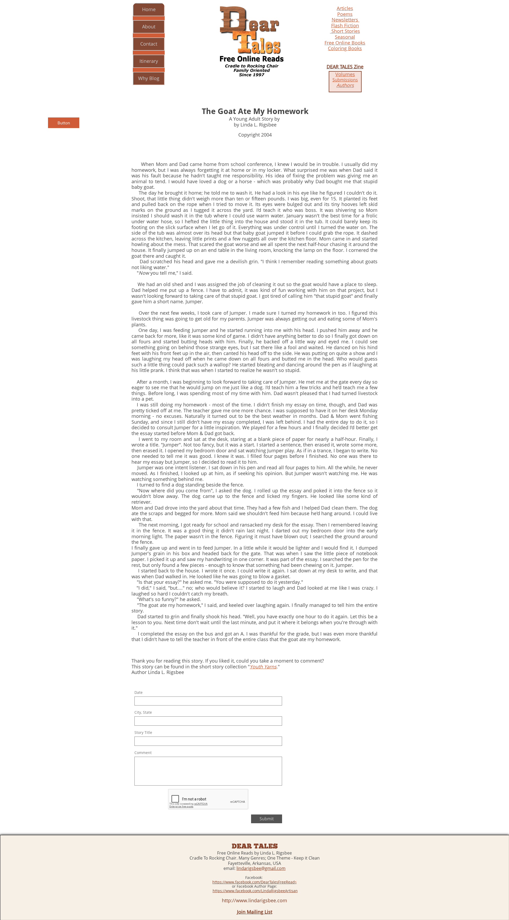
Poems (345, 14)
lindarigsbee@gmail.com (261, 868)
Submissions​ (345, 80)
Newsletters (345, 19)
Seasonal (345, 37)
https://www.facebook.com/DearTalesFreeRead (253, 881)
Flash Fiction (345, 25)
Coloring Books (345, 48)
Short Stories (345, 31)
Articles (345, 8)
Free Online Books (344, 43)
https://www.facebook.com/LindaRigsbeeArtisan (255, 890)
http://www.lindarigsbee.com (254, 900)
